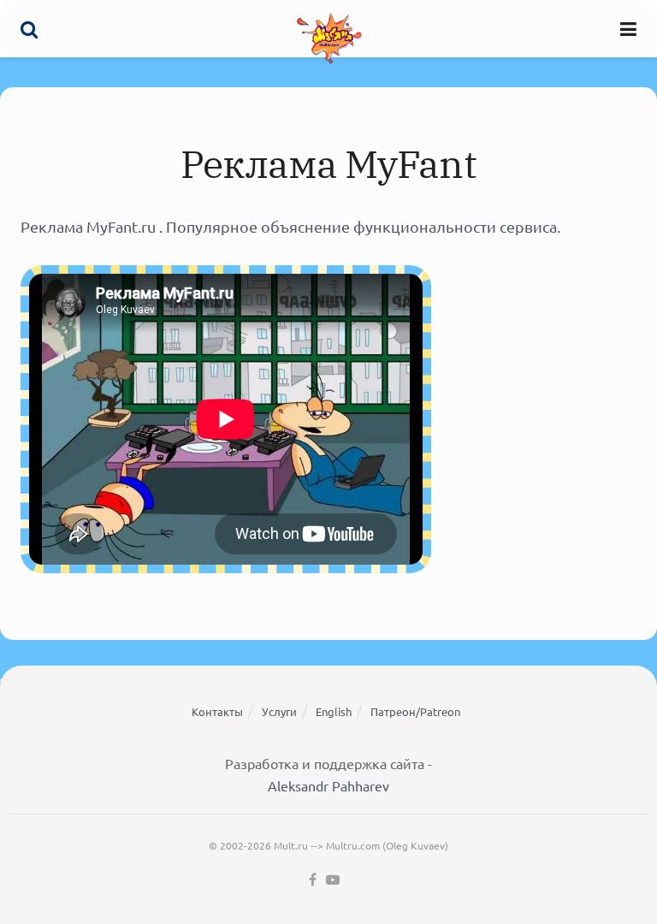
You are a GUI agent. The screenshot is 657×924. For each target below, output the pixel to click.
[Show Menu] (628, 28)
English (334, 711)
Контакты (217, 711)
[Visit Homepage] (329, 37)
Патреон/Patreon (415, 711)
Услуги (279, 711)
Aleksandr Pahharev (328, 785)
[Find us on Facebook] (313, 880)
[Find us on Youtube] (333, 880)
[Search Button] (29, 28)
